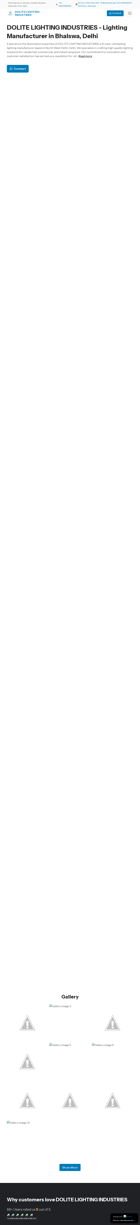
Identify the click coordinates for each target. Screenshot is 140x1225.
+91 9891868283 (65, 4)
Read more (85, 56)
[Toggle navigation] (129, 13)
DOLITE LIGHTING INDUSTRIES (27, 13)
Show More (70, 1167)
